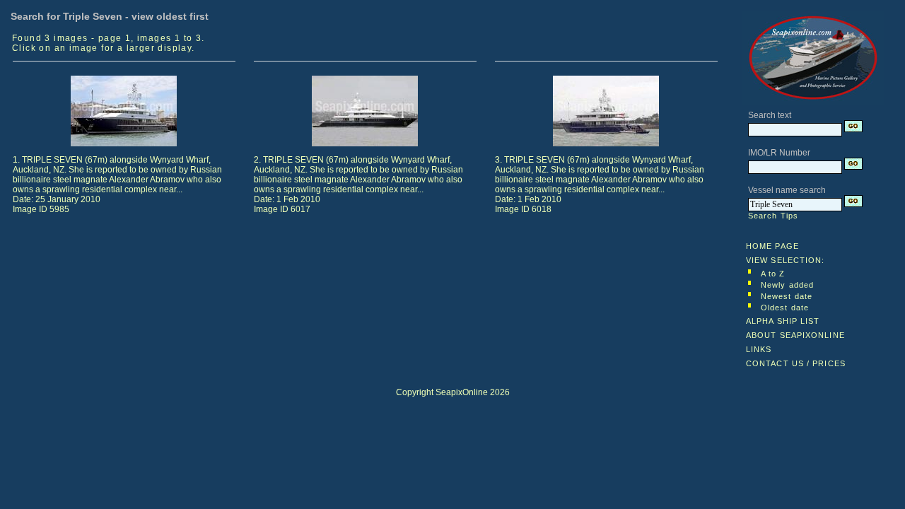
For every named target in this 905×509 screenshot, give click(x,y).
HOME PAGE (772, 246)
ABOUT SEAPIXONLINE (795, 335)
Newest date (786, 296)
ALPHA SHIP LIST (783, 321)
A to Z (773, 273)
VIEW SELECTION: (785, 260)
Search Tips (773, 215)
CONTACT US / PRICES (796, 363)
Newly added (787, 285)
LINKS (759, 349)
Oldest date (785, 307)
